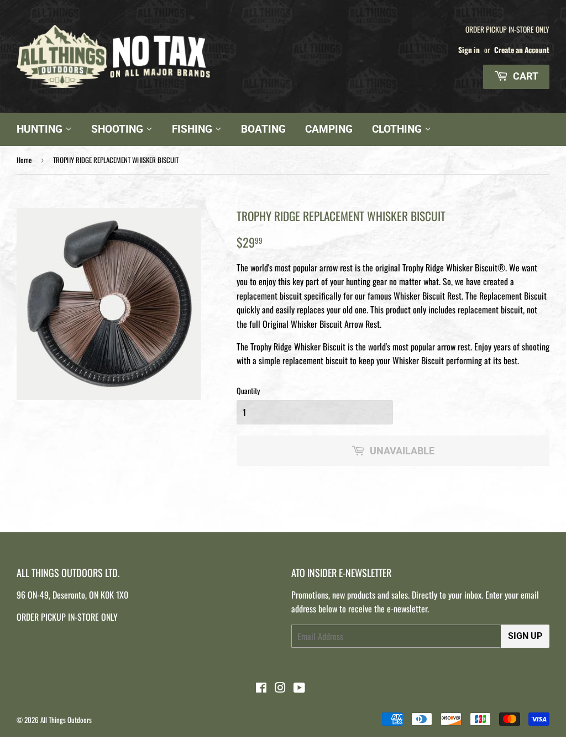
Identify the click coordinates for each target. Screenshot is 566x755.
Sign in (469, 49)
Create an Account (521, 49)
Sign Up (525, 636)
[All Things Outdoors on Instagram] (280, 688)
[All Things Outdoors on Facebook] (261, 688)
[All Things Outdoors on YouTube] (299, 688)
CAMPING (329, 129)
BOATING (263, 129)
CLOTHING (398, 129)
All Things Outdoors (66, 719)
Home (24, 159)
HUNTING (41, 129)
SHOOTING (118, 129)
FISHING (193, 129)
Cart (524, 76)
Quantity (248, 390)
